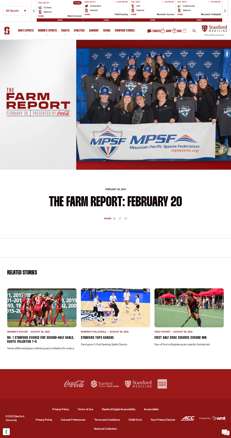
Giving (106, 30)
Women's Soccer (17, 331)
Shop (164, 32)
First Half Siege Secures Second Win (180, 338)
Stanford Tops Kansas (97, 338)
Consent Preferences (73, 419)
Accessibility (151, 409)
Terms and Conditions (107, 419)
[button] (34, 11)
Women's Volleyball (93, 331)
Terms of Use (85, 409)
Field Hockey (162, 331)
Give (175, 32)
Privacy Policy (63, 409)
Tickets (65, 30)
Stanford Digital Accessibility (121, 409)
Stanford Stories (125, 31)
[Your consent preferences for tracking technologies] (6, 431)
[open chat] (225, 432)
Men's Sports (26, 30)
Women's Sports (47, 30)
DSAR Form (135, 419)
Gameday (94, 30)
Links (60, 20)
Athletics (79, 30)
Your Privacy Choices (163, 419)
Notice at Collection (105, 428)
